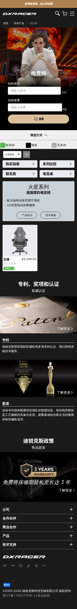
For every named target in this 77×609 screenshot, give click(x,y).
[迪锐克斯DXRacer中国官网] (29, 13)
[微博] (6, 566)
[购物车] (64, 14)
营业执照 (44, 595)
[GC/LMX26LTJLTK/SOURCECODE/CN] (20, 241)
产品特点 (27, 215)
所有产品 (19, 23)
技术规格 (51, 215)
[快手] (38, 566)
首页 (5, 23)
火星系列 (10, 154)
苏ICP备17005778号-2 (19, 595)
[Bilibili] (22, 566)
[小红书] (14, 566)
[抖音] (30, 566)
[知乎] (45, 566)
